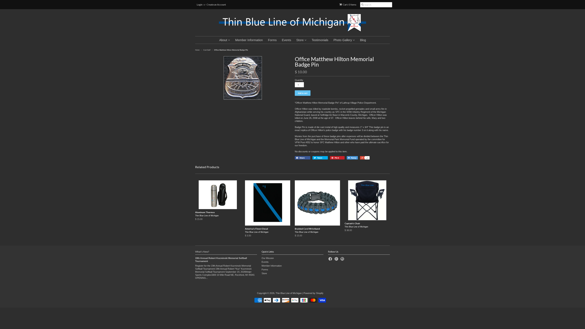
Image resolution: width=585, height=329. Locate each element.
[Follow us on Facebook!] (330, 259)
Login (199, 4)
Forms (272, 40)
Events (286, 40)
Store (300, 40)
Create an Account (216, 4)
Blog (363, 40)
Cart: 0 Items (349, 4)
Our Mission (268, 258)
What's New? (202, 251)
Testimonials (320, 40)
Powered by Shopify (313, 293)
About (223, 40)
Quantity (299, 80)
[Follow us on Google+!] (337, 259)
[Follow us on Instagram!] (342, 259)
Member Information (249, 40)
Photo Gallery (343, 40)
